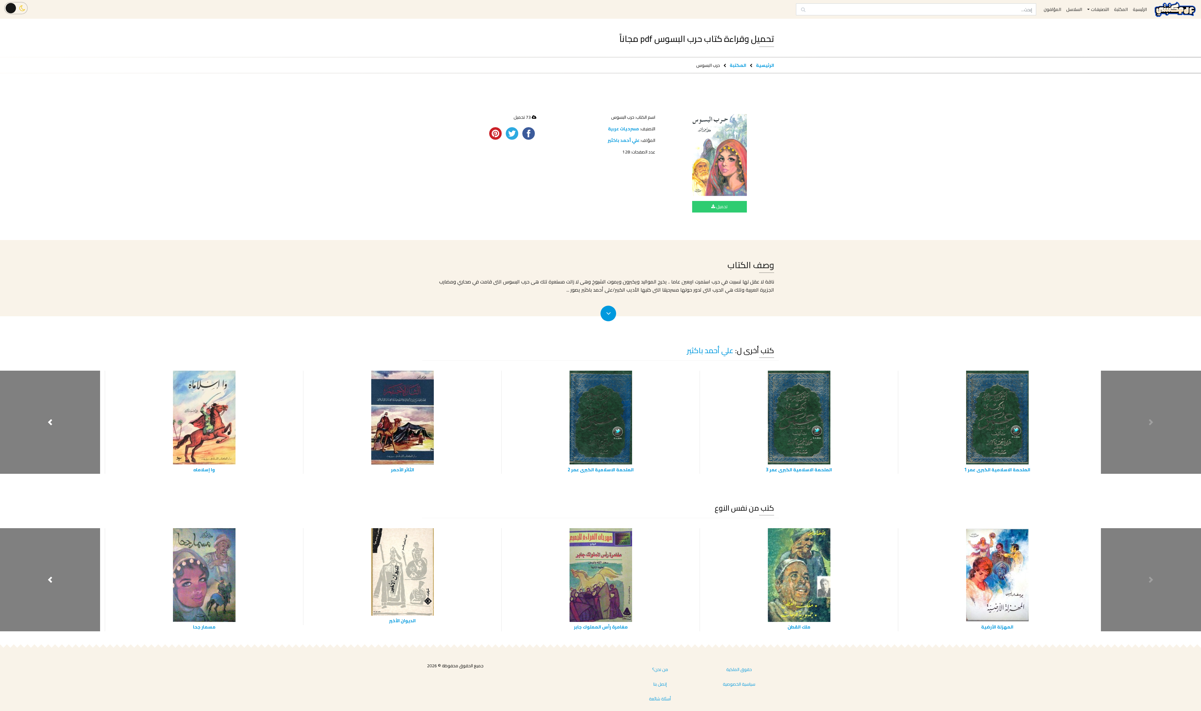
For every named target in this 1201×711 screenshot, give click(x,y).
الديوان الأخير (402, 620)
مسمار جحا (204, 627)
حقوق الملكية (739, 669)
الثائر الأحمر (402, 469)
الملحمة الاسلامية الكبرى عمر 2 (601, 469)
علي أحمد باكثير (624, 140)
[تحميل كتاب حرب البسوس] (719, 155)
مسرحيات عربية (623, 129)
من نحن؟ (660, 669)
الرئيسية (765, 65)
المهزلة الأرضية (997, 627)
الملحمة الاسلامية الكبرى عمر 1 (997, 469)
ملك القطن (799, 627)
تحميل (721, 207)
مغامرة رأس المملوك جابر (601, 627)
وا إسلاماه (204, 469)
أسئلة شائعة (660, 699)
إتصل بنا (660, 684)
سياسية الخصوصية (739, 684)
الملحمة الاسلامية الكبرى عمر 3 (799, 469)
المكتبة (738, 65)
